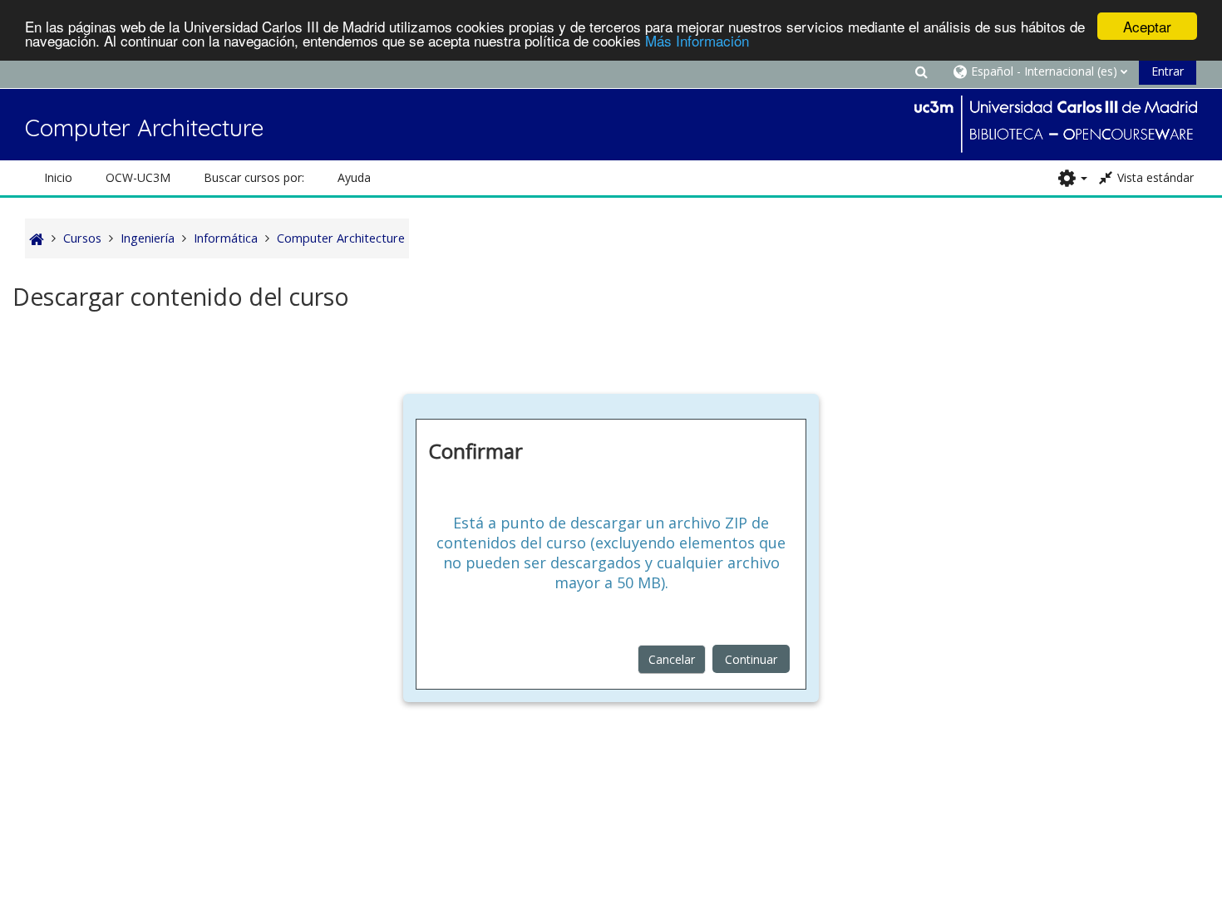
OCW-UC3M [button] (138, 177)
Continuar (751, 659)
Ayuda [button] (354, 177)
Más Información (697, 41)
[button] (921, 71)
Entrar (1167, 71)
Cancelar (671, 659)
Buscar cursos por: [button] (254, 177)
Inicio (58, 177)
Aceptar (1147, 26)
